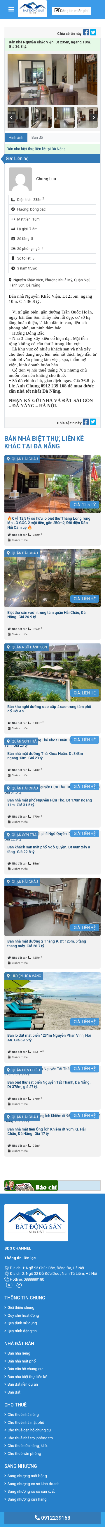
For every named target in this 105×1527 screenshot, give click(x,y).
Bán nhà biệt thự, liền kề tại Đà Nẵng (36, 149)
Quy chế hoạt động (23, 1315)
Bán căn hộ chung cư (25, 1369)
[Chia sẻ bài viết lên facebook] (86, 34)
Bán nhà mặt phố (22, 1361)
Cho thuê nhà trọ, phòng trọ (30, 1438)
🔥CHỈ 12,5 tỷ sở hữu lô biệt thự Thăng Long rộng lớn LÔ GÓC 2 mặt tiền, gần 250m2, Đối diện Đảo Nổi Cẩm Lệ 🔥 (48, 523)
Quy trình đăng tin (22, 1331)
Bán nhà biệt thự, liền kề (27, 1377)
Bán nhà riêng (19, 1353)
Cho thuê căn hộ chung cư (29, 1430)
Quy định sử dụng (22, 1323)
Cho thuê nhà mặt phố (26, 1422)
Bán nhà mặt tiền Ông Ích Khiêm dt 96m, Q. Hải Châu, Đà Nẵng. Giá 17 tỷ (46, 1131)
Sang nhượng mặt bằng (27, 1476)
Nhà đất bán (20, 534)
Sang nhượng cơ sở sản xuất (31, 1491)
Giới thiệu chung (21, 1307)
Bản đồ (37, 137)
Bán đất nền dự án (23, 1384)
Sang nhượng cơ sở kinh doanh (34, 1484)
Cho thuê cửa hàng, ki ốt (28, 1445)
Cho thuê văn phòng (24, 1453)
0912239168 (55, 1518)
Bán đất (14, 1392)
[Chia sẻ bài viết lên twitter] (93, 34)
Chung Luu (46, 179)
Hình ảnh (16, 137)
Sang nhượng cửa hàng (27, 1499)
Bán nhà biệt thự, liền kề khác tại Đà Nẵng (44, 442)
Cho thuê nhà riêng (23, 1414)
